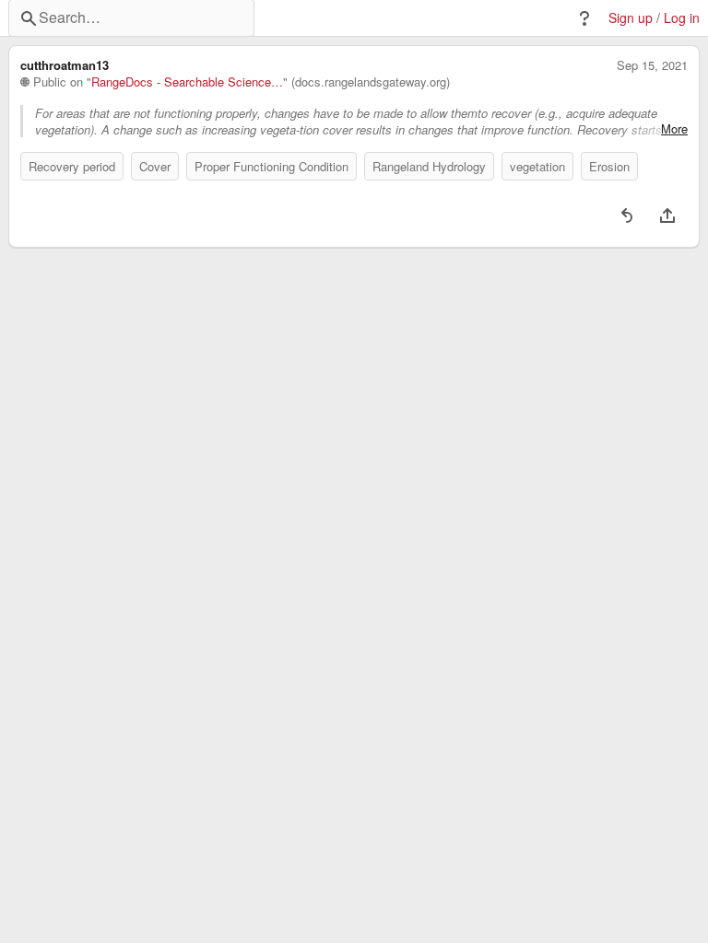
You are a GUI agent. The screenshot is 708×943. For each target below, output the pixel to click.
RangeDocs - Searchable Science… (187, 82)
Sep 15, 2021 (652, 65)
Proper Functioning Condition (271, 166)
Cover (155, 166)
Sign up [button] (630, 18)
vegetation (537, 166)
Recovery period (72, 166)
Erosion (609, 166)
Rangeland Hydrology (429, 166)
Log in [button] (682, 18)
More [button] (674, 129)
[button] (584, 18)
